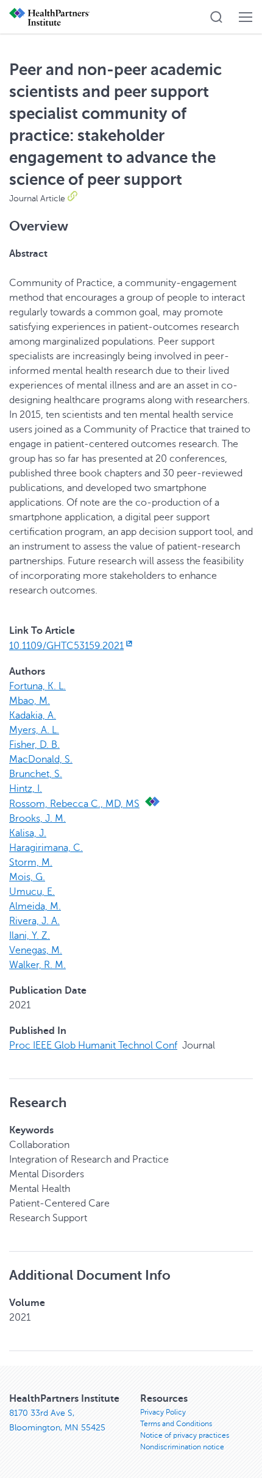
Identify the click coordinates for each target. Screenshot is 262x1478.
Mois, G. (27, 877)
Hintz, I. (25, 788)
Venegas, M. (35, 950)
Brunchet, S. (35, 774)
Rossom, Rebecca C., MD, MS (74, 803)
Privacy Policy (163, 1412)
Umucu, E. (32, 891)
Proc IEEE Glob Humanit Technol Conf (93, 1045)
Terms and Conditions (176, 1423)
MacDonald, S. (41, 759)
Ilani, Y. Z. (29, 935)
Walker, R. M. (37, 965)
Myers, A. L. (34, 730)
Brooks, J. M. (37, 818)
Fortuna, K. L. (37, 686)
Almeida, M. (35, 906)
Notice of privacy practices (184, 1435)
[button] (216, 17)
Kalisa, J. (27, 833)
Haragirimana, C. (46, 847)
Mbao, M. (29, 700)
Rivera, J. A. (34, 921)
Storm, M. (30, 862)
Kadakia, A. (32, 715)
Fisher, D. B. (34, 744)
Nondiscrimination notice (182, 1447)
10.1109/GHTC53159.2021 (66, 645)
